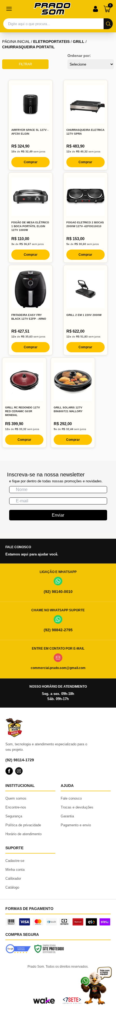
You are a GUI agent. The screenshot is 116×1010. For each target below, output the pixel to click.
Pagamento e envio (76, 825)
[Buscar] (108, 23)
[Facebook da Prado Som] (9, 771)
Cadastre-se (14, 861)
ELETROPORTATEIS (51, 41)
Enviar (58, 515)
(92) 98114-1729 (19, 760)
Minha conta (15, 870)
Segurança (13, 816)
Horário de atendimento (23, 834)
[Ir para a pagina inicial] (52, 8)
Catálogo (12, 887)
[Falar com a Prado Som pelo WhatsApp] (96, 985)
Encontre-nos (15, 807)
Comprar (30, 162)
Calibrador (13, 878)
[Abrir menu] (9, 9)
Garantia (67, 816)
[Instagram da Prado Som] (19, 771)
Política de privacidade (23, 825)
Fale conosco (71, 798)
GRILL (78, 41)
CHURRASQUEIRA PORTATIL (28, 47)
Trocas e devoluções (77, 807)
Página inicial (16, 41)
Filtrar (25, 64)
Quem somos (15, 798)
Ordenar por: (79, 55)
